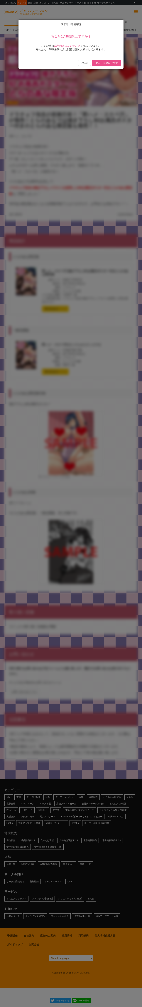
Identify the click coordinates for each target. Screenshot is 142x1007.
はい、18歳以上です (106, 62)
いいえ (84, 62)
